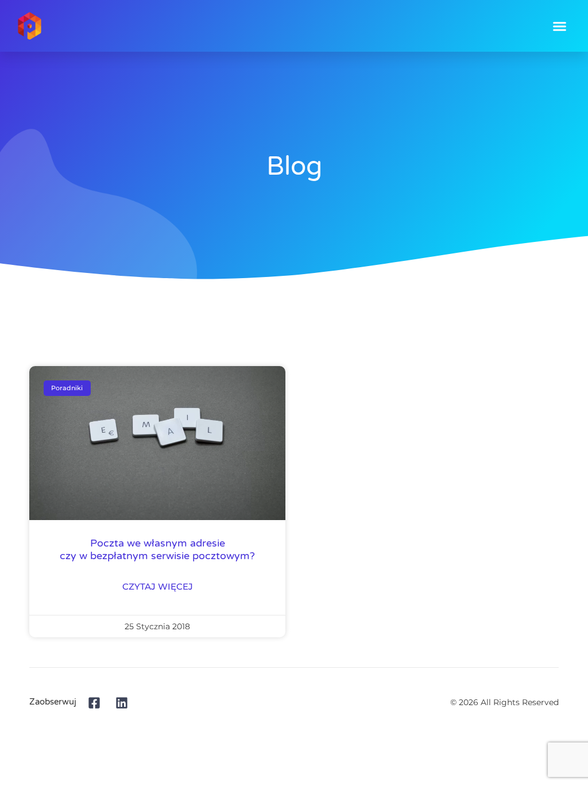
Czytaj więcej (157, 587)
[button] (560, 26)
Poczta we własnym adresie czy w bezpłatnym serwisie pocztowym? (157, 549)
